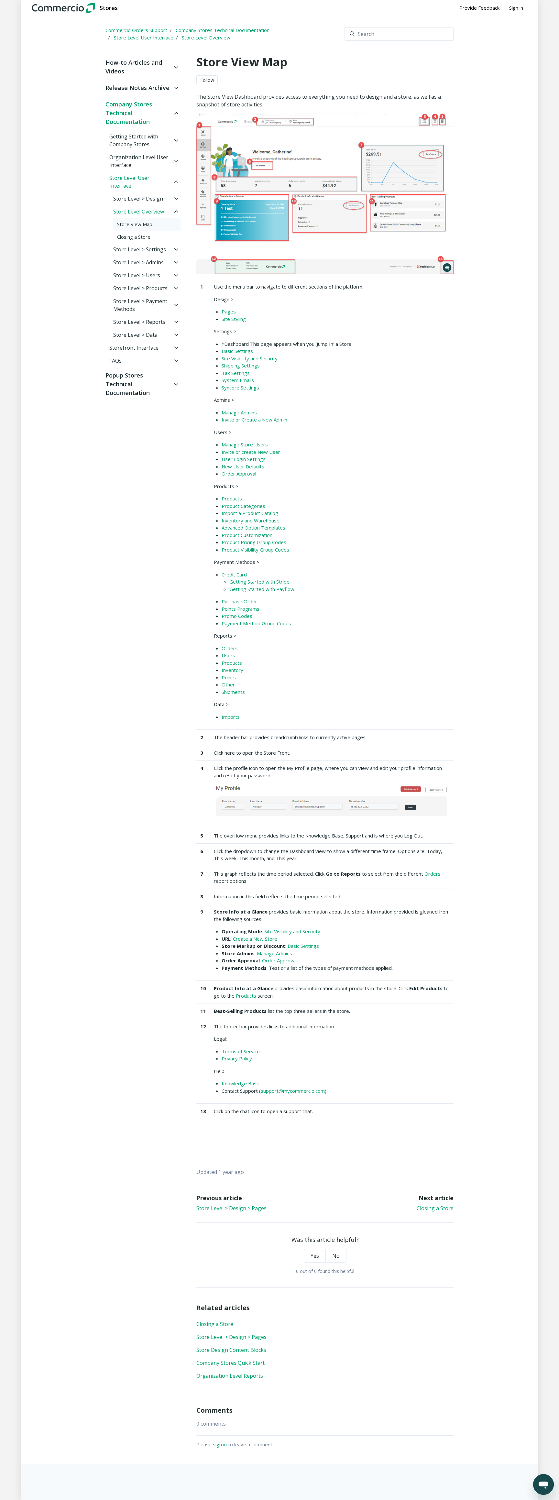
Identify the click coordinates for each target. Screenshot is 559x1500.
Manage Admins (239, 412)
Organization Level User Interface (138, 161)
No (336, 1255)
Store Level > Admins (138, 262)
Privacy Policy (237, 1058)
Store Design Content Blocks (231, 1349)
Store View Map (134, 224)
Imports (231, 717)
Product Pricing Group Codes (254, 542)
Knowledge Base (240, 1083)
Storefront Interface (134, 347)
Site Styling (234, 319)
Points (229, 677)
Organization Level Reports (229, 1375)
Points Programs (240, 609)
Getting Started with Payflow (261, 589)
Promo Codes (237, 616)
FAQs (115, 360)
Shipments (233, 692)
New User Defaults (243, 466)
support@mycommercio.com (293, 1091)
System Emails (238, 380)
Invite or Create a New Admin (254, 419)
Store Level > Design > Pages (231, 1208)
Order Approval (239, 473)
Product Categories (243, 506)
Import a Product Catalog (250, 513)
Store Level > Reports (139, 321)
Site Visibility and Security (250, 358)
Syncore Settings (240, 387)
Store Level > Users (136, 275)
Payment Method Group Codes (256, 623)
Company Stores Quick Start (230, 1362)
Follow (207, 80)
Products (232, 498)
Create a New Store (255, 939)
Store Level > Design (138, 198)
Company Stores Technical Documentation (222, 30)
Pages (229, 311)
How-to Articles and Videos (133, 67)
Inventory (232, 670)
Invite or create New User (251, 452)
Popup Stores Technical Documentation (127, 384)
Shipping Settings (241, 365)
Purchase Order (239, 601)
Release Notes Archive (137, 88)
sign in (220, 1444)
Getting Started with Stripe (259, 581)
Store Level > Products (140, 288)
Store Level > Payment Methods (140, 305)
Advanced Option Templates (253, 527)
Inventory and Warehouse (251, 520)
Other (228, 684)
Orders (230, 648)
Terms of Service (241, 1051)
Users (228, 655)
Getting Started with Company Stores (133, 140)
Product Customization (247, 535)
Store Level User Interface (143, 37)
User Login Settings (244, 459)
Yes (315, 1255)
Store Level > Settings (139, 249)
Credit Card (234, 574)
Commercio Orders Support (136, 30)
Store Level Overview (206, 37)
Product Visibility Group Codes (255, 549)
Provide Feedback (479, 8)
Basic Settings (237, 351)
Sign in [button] (516, 8)
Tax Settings (236, 373)
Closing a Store (435, 1208)
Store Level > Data (135, 334)
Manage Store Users (245, 444)
